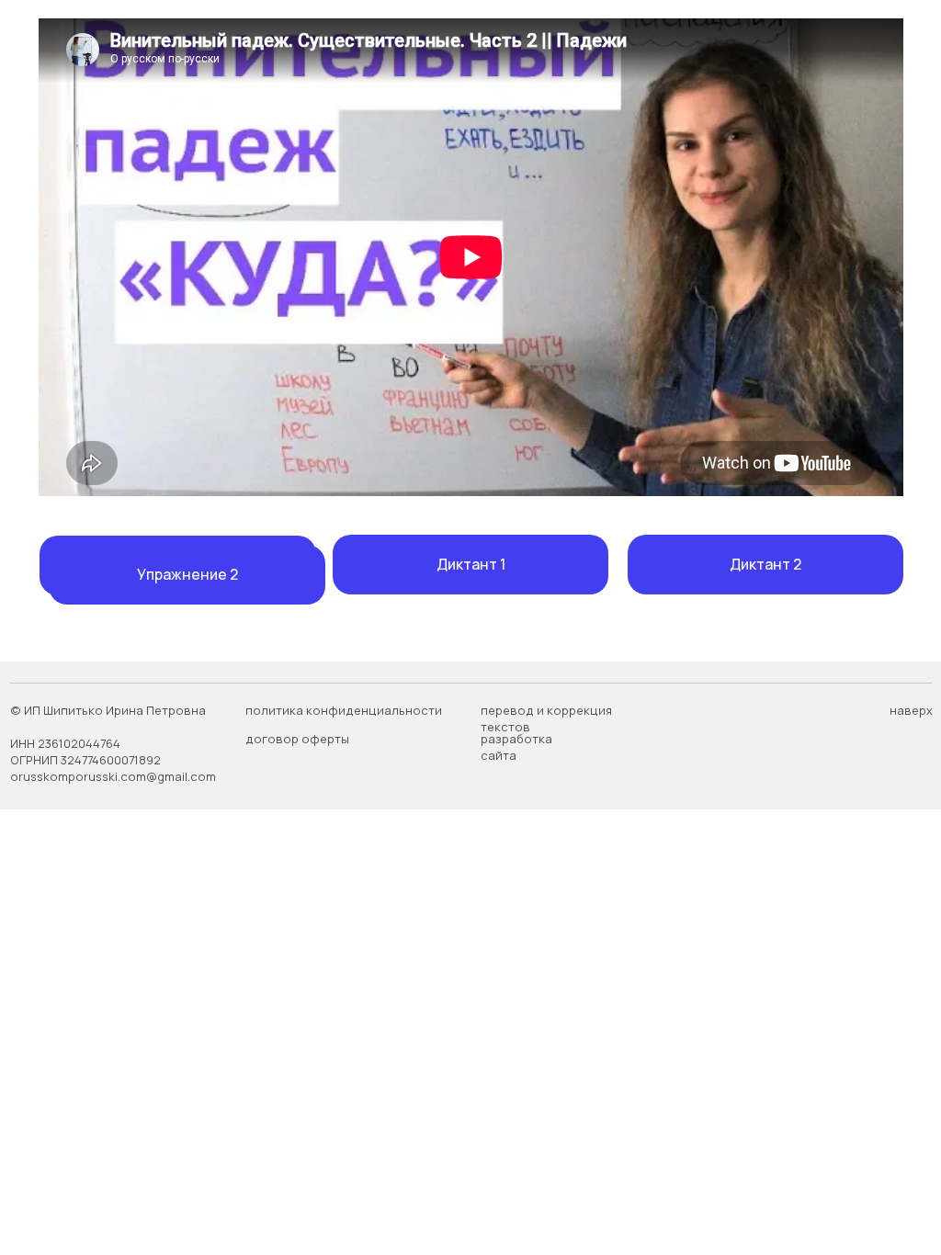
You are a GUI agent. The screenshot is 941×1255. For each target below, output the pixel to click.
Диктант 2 (765, 564)
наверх (911, 710)
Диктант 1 (470, 564)
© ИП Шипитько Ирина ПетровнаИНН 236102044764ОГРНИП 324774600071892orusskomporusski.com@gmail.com (113, 744)
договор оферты (297, 738)
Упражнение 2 (187, 574)
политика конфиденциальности (343, 710)
